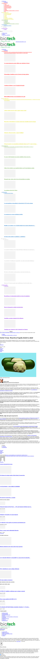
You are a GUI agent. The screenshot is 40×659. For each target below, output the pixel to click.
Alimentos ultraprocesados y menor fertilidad (13, 132)
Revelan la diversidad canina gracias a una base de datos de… (17, 271)
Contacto (3, 34)
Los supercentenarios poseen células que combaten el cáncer (17, 63)
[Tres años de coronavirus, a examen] (5, 495)
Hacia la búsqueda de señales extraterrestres (13, 307)
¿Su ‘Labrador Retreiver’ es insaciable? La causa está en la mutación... (15, 557)
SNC (5, 11)
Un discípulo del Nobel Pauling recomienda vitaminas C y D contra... (14, 606)
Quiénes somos (4, 33)
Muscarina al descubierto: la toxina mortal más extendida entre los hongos (20, 121)
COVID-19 (4, 446)
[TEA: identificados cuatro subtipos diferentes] (5, 566)
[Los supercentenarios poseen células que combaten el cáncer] (10, 61)
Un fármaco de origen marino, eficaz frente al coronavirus (12, 475)
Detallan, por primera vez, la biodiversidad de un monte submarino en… (19, 225)
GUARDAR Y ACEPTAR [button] (4, 658)
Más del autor (10, 464)
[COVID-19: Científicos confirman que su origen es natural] (2, 589)
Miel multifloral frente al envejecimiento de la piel (14, 96)
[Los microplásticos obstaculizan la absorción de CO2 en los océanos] (10, 201)
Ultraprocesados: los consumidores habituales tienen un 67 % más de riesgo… (20, 143)
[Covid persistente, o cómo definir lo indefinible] (5, 484)
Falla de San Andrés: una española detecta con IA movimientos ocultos (19, 168)
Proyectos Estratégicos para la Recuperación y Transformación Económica (25, 426)
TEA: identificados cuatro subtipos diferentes (9, 568)
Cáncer (5, 4)
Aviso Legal (4, 634)
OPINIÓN (6, 2)
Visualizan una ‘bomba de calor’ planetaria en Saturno (16, 329)
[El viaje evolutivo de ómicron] (5, 577)
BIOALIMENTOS (5, 12)
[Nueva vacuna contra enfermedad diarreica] (2, 528)
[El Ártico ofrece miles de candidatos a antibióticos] (10, 234)
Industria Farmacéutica (8, 6)
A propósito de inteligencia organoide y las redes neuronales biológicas (19, 260)
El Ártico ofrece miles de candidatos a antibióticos (14, 236)
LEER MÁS (18, 641)
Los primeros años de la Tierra (10, 190)
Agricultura (8, 146)
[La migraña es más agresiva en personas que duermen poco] (2, 520)
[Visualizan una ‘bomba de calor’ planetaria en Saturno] (10, 327)
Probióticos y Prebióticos (8, 18)
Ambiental (6, 21)
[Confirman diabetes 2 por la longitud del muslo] (10, 83)
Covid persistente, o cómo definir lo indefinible (10, 486)
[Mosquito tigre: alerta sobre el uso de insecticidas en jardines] (10, 177)
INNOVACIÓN (4, 28)
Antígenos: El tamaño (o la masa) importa (9, 514)
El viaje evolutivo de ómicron (6, 579)
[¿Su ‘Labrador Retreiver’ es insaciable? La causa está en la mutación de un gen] (5, 555)
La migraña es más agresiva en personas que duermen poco (12, 522)
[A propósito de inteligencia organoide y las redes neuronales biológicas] (10, 258)
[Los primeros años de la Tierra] (10, 188)
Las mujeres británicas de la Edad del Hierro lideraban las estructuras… (19, 249)
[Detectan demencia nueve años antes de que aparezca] (5, 544)
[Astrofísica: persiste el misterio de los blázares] (10, 316)
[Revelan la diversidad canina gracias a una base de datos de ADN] (10, 269)
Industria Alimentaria (7, 14)
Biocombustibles (7, 22)
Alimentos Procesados (7, 13)
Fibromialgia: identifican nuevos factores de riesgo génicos (16, 74)
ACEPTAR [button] (23, 641)
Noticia (5, 8)
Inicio (1, 332)
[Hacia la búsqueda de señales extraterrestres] (10, 305)
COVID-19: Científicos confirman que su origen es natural (12, 591)
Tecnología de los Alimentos (8, 19)
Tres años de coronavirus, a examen (7, 497)
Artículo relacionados (4, 464)
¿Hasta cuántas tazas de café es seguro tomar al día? (15, 110)
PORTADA (4, 1)
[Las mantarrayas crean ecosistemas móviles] (10, 212)
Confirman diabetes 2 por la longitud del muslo (14, 85)
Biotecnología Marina (7, 25)
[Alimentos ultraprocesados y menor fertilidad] (10, 130)
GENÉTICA (4, 26)
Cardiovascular (10, 52)
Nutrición (5, 17)
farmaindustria (4, 447)
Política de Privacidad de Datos (7, 633)
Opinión (5, 9)
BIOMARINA (4, 24)
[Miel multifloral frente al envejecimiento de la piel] (10, 94)
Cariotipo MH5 (4, 631)
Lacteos (5, 15)
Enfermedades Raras (16, 52)
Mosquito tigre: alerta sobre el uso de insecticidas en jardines (17, 179)
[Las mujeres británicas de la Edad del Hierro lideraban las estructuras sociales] (10, 247)
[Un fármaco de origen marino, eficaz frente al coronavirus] (5, 473)
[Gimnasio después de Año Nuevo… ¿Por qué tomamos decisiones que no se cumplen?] (2, 504)
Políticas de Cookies (5, 632)
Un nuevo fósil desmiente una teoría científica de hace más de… (17, 156)
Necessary (3, 654)
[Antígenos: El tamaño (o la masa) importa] (2, 512)
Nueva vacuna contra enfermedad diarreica (9, 530)
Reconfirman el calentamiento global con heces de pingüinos (17, 296)
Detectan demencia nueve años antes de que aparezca (11, 546)
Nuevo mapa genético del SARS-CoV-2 (8, 599)
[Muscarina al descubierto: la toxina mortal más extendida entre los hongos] (10, 119)
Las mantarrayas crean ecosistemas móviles (13, 214)
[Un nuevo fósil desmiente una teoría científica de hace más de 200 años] (10, 154)
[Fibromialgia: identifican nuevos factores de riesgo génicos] (10, 72)
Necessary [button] (1, 653)
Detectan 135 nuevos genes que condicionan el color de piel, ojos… (18, 283)
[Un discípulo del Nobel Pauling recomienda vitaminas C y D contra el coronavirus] (2, 604)
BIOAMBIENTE (5, 145)
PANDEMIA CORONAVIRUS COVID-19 (11, 10)
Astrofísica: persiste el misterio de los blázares (13, 318)
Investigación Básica (7, 7)
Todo (5, 52)
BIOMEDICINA (5, 3)
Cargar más (2, 533)
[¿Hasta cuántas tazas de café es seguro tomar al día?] (10, 108)
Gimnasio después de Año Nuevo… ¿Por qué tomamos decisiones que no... (16, 506)
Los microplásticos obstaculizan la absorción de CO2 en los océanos (18, 203)
